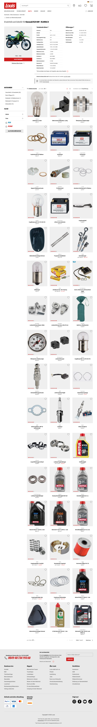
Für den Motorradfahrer (33, 686)
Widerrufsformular (77, 679)
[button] (90, 1)
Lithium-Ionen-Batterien (59, 222)
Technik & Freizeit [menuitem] (21, 11)
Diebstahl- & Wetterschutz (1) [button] (13, 98)
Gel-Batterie (82, 154)
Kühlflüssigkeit (82, 462)
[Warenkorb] (91, 5)
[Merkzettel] (85, 5)
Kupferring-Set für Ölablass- (37, 154)
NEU (10, 122)
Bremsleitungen (82, 255)
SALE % (10, 126)
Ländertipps (30, 674)
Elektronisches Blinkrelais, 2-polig (60, 120)
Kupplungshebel (82, 220)
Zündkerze (59, 426)
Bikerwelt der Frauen (32, 669)
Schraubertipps (31, 676)
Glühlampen (37, 289)
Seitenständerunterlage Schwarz (37, 255)
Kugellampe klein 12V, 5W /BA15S (82, 358)
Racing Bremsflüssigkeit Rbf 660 (59, 495)
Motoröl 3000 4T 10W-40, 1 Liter (82, 597)
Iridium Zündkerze (82, 426)
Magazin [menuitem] (42, 11)
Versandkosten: (41, 720)
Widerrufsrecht (76, 676)
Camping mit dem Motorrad (34, 689)
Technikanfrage (8, 674)
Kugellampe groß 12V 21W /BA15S (37, 222)
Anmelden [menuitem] (90, 11)
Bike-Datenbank (8, 676)
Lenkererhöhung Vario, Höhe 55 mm (59, 325)
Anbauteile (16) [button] (9, 104)
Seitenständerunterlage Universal (37, 631)
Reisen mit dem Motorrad (33, 681)
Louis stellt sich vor (55, 669)
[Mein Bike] (79, 5)
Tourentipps (30, 672)
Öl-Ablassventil (59, 188)
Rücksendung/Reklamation (11, 686)
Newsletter (7, 679)
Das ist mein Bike (18, 59)
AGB (73, 672)
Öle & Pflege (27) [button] (9, 95)
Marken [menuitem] (36, 11)
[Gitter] (67, 88)
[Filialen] (74, 5)
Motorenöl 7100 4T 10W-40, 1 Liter (60, 529)
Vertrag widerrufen (9, 689)
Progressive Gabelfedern (60, 255)
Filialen (52, 672)
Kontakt (6, 669)
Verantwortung (54, 684)
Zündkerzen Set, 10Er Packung (60, 289)
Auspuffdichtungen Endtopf (37, 462)
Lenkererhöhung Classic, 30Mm (37, 325)
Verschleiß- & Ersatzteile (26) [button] (13, 92)
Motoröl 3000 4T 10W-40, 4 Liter (37, 529)
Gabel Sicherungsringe (82, 392)
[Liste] (69, 89)
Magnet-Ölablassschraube (37, 188)
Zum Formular (46, 81)
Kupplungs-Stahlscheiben (60, 597)
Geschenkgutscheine (9, 681)
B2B (5, 672)
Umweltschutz (76, 684)
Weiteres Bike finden (17, 63)
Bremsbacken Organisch (60, 563)
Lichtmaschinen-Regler (59, 392)
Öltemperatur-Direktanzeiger (82, 120)
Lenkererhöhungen (59, 358)
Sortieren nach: (77, 88)
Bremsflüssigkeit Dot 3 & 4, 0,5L (82, 529)
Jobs (51, 676)
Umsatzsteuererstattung (56, 681)
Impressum (75, 669)
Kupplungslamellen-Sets (37, 597)
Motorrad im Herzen (32, 679)
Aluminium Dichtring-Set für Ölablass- (82, 188)
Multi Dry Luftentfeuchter (83, 325)
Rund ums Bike (31, 684)
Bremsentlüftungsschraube (37, 392)
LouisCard (7, 684)
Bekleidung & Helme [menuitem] (9, 11)
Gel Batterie (60, 154)
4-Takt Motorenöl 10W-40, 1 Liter (60, 631)
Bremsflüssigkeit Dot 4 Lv (83, 495)
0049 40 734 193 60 (19, 658)
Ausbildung (53, 674)
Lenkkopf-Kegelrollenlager (60, 462)
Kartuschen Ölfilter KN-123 (82, 563)
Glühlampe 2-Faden (37, 120)
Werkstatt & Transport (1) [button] (12, 101)
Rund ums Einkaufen (55, 679)
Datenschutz (75, 674)
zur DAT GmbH (67, 76)
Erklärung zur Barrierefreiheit (80, 681)
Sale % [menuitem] (30, 11)
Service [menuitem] (49, 11)
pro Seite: (41, 88)
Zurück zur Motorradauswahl (13, 17)
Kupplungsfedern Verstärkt (37, 563)
